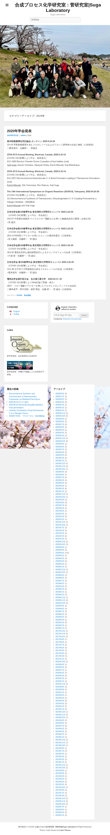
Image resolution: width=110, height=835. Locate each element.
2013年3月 (59, 759)
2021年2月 (59, 539)
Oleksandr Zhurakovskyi (72, 319)
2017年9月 (59, 639)
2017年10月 (60, 636)
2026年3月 (59, 405)
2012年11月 (60, 765)
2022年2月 (59, 519)
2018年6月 (59, 614)
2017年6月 (59, 648)
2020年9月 (59, 547)
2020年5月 (59, 555)
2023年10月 (60, 469)
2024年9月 (59, 444)
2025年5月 (59, 430)
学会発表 (27, 295)
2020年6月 (59, 553)
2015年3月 (59, 703)
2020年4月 (59, 558)
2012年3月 (59, 784)
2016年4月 (59, 676)
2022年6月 (59, 508)
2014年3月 (59, 731)
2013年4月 (59, 756)
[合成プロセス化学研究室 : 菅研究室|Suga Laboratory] (55, 66)
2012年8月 (59, 773)
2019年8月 (59, 578)
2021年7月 (59, 528)
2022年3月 (59, 516)
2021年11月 (60, 522)
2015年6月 (59, 695)
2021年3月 (59, 536)
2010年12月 (60, 798)
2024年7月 (59, 449)
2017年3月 (59, 656)
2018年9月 (59, 606)
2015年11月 (60, 684)
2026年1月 (59, 410)
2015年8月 (59, 689)
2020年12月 (60, 542)
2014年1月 (59, 737)
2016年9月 (59, 664)
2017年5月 (59, 650)
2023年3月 (59, 488)
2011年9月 (59, 790)
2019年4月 (59, 586)
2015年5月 (59, 698)
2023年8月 (59, 475)
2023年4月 (59, 486)
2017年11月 (60, 634)
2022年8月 (59, 502)
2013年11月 (60, 743)
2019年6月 (59, 583)
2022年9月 (59, 500)
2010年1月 (59, 815)
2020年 (19, 295)
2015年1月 (59, 709)
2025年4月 (59, 433)
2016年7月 (59, 670)
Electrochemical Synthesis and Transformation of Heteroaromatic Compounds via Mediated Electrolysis (24, 396)
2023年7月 (59, 477)
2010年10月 (60, 804)
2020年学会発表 (19, 131)
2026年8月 (59, 394)
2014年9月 (59, 720)
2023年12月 (60, 463)
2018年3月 (59, 622)
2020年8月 (59, 550)
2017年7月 (59, 645)
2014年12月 (60, 712)
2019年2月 (59, 592)
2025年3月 (59, 435)
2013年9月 (59, 748)
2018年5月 (59, 617)
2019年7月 (59, 581)
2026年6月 (59, 399)
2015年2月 (59, 706)
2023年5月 (59, 483)
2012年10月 (60, 768)
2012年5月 (59, 779)
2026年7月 (59, 396)
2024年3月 (59, 458)
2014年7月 (59, 726)
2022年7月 (59, 505)
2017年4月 (59, 653)
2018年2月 (59, 625)
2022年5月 (59, 511)
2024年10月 (60, 441)
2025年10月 (60, 416)
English (16, 311)
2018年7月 (59, 611)
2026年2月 (59, 408)
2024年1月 (59, 461)
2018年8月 (59, 609)
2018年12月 (60, 597)
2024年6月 (59, 452)
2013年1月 (59, 762)
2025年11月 (60, 413)
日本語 (16, 314)
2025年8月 (59, 421)
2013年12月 (60, 740)
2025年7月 (59, 424)
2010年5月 (59, 812)
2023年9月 (59, 472)
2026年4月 (59, 402)
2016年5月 (59, 673)
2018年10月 (60, 603)
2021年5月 (59, 530)
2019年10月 (60, 572)
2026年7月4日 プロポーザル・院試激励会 (27, 416)
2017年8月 (59, 642)
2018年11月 (60, 600)
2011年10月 (60, 787)
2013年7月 (59, 751)
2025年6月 (59, 427)
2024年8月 (59, 447)
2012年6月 (59, 776)
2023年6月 (59, 480)
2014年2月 (59, 734)
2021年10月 (60, 525)
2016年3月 (59, 678)
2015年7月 (59, 692)
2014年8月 (59, 723)
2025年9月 (59, 419)
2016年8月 (59, 667)
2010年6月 (59, 810)
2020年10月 (60, 544)
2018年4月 (59, 620)
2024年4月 (59, 455)
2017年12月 (60, 631)
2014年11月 (60, 715)
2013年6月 (59, 754)
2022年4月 (59, 514)
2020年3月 (59, 561)
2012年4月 (59, 782)
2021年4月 (59, 533)
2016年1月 (59, 681)
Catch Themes (65, 830)
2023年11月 (60, 466)
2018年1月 (59, 628)
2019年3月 (59, 589)
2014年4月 (59, 728)
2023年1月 (59, 491)
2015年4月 (59, 701)
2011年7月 (59, 793)
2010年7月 (59, 807)
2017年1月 (59, 659)
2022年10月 (60, 497)
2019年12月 (60, 569)
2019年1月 (59, 595)
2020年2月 (59, 564)
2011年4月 (59, 795)
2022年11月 (60, 494)
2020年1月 (59, 567)
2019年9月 (59, 575)
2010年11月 (60, 801)
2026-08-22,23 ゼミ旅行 (19, 402)
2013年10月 (60, 745)
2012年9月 (59, 770)
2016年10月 (60, 661)
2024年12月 (60, 438)
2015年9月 (59, 687)
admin (23, 135)
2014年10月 (60, 717)
